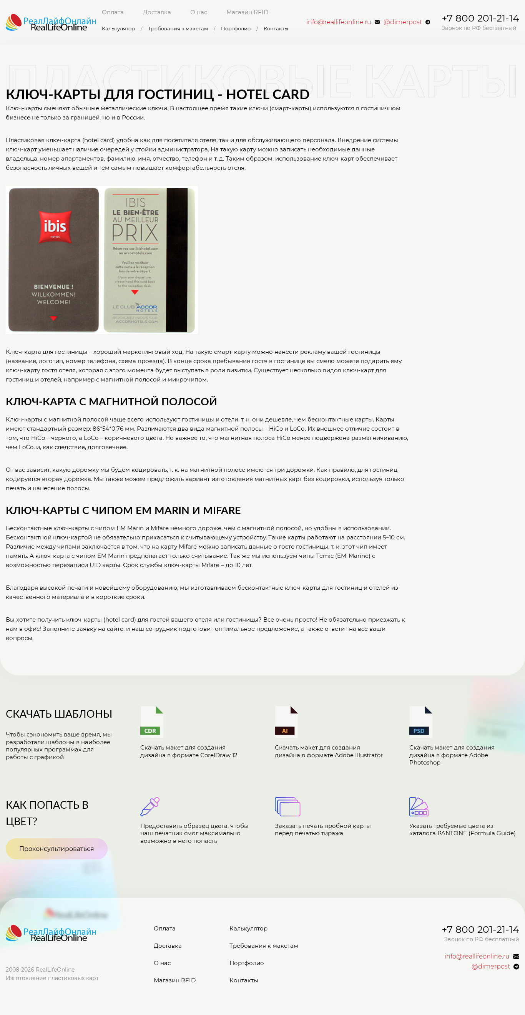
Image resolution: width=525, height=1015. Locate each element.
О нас (198, 12)
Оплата (113, 12)
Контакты (276, 29)
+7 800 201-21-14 (480, 18)
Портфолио (236, 29)
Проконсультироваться (56, 848)
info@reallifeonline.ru (338, 22)
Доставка (157, 12)
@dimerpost (403, 22)
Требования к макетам (178, 29)
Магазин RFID (247, 12)
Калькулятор (118, 29)
